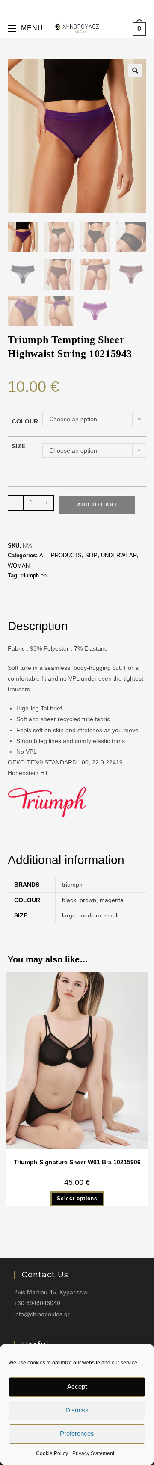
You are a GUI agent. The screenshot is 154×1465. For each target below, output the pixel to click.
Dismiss (77, 1410)
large (69, 915)
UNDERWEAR (119, 555)
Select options (77, 1199)
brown (88, 900)
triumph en (34, 575)
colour (25, 421)
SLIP (91, 555)
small (111, 915)
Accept (77, 1386)
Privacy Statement (93, 1453)
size (18, 446)
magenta (112, 900)
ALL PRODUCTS (60, 555)
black (69, 900)
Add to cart (97, 505)
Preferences (77, 1433)
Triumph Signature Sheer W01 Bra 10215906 (77, 1162)
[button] (135, 70)
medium (90, 915)
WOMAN (19, 565)
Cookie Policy (52, 1453)
